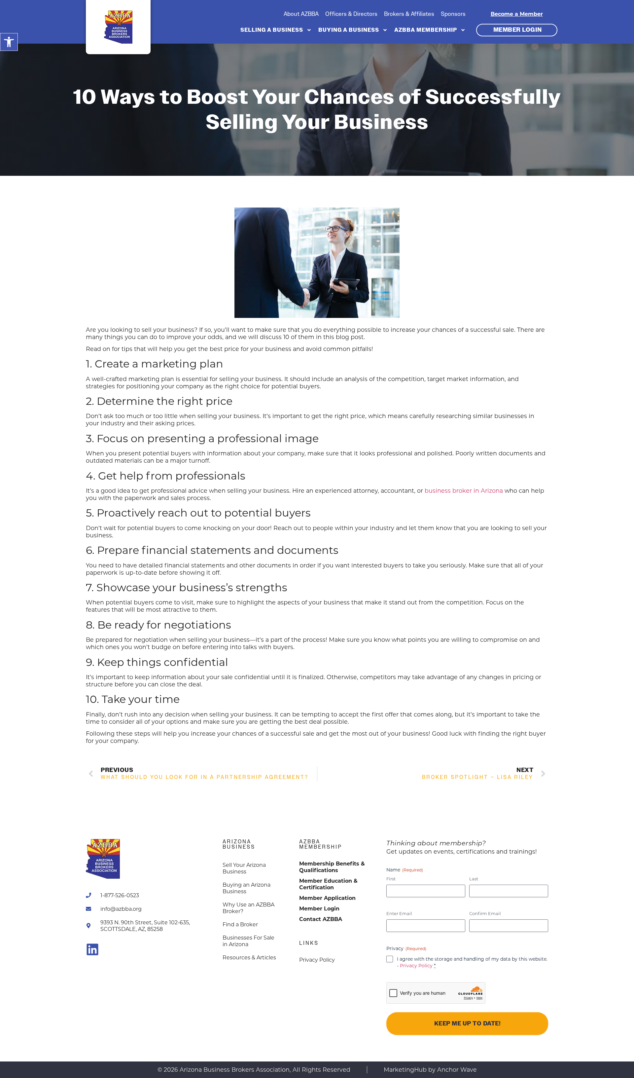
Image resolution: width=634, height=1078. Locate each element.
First (391, 878)
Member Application (327, 897)
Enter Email (399, 913)
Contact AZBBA (320, 918)
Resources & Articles (249, 957)
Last (473, 878)
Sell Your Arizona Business (244, 868)
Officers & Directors (351, 14)
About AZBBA (301, 14)
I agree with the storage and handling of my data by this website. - (472, 962)
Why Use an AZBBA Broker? (248, 907)
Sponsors (453, 14)
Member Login (319, 908)
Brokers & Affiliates (409, 14)
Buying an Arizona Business (246, 888)
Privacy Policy (416, 965)
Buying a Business (348, 29)
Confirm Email (485, 913)
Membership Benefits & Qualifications (332, 866)
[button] (9, 42)
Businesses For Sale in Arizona (248, 940)
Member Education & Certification (328, 884)
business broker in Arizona (464, 490)
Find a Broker (240, 924)
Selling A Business (271, 29)
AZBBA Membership (425, 29)
